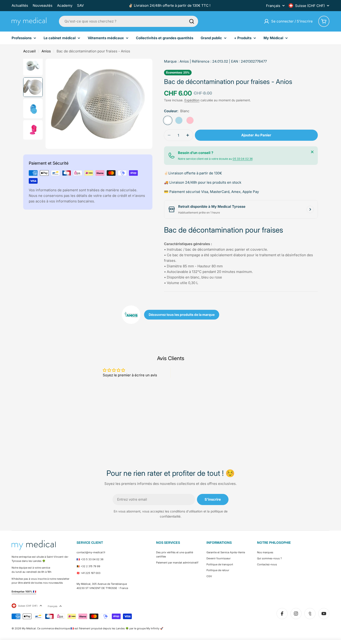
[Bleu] (179, 120)
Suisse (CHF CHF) (310, 5)
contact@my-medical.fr (91, 552)
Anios (46, 51)
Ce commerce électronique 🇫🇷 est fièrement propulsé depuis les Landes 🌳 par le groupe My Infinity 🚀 (100, 628)
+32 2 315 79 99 (90, 566)
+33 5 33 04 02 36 (91, 559)
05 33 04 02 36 (243, 158)
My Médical (29, 628)
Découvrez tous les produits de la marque (182, 315)
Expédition (191, 100)
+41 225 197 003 (90, 573)
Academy (64, 5)
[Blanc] (167, 120)
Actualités (20, 5)
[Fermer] (312, 151)
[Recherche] (191, 21)
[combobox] (128, 21)
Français (273, 5)
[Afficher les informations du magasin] (310, 209)
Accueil (29, 51)
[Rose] (190, 120)
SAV (80, 5)
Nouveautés (42, 5)
